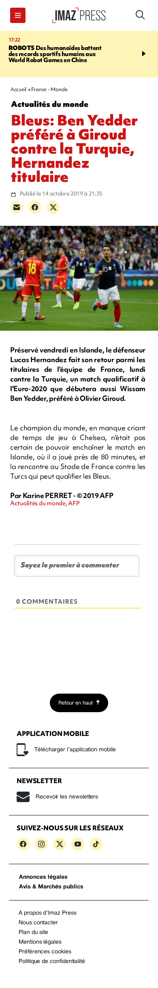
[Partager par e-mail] (16, 207)
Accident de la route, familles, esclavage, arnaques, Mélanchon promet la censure (68, 54)
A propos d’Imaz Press (48, 913)
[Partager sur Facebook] (34, 207)
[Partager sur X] (53, 207)
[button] (18, 15)
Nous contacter (38, 922)
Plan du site (33, 932)
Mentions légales (40, 942)
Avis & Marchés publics (51, 887)
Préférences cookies (45, 952)
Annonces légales (43, 877)
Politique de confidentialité (52, 961)
